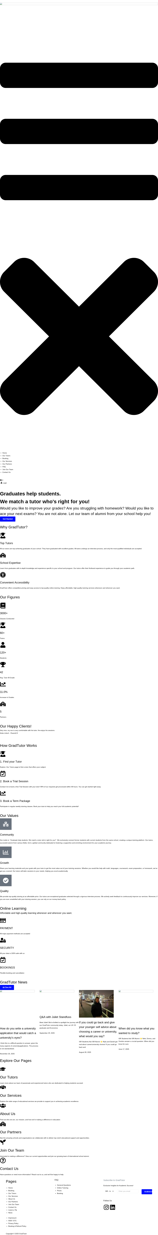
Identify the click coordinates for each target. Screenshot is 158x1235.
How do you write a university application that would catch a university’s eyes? (18, 1033)
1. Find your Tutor (11, 761)
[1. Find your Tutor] (3, 754)
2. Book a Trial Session (14, 781)
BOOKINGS (7, 967)
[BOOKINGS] (3, 960)
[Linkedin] (112, 1207)
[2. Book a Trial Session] (3, 773)
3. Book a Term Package (15, 800)
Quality (4, 891)
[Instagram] (106, 1207)
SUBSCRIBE (148, 1192)
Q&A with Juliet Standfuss (55, 1017)
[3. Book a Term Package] (3, 793)
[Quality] (6, 880)
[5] (3, 704)
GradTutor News (13, 982)
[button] (79, 246)
